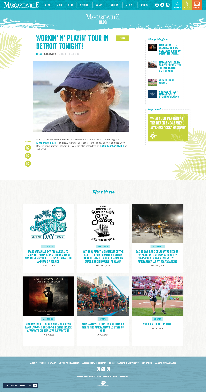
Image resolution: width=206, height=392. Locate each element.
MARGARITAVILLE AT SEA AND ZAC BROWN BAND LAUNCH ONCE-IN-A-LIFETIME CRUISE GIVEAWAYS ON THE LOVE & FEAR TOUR (48, 327)
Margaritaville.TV (46, 142)
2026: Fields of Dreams (166, 81)
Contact (102, 363)
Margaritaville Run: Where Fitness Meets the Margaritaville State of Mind (170, 66)
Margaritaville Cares (165, 363)
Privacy (52, 363)
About (33, 363)
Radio (187, 7)
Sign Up (197, 7)
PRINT (122, 38)
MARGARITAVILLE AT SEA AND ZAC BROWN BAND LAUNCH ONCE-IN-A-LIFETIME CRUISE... (170, 49)
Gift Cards (146, 363)
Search (177, 7)
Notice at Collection (69, 363)
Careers (121, 363)
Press (111, 363)
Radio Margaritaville (112, 145)
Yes (30, 385)
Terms (43, 363)
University (133, 363)
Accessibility (88, 363)
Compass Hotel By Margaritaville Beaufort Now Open (169, 94)
